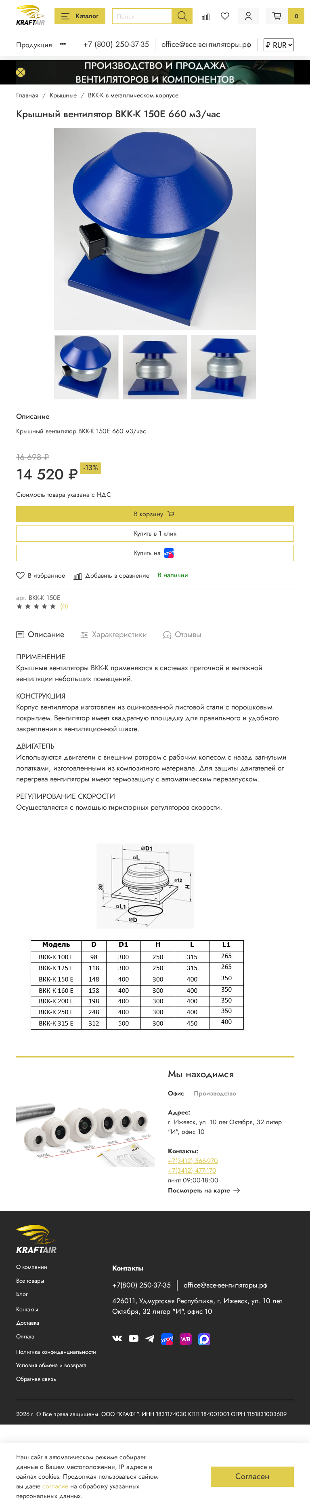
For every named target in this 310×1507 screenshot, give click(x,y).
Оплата (25, 1336)
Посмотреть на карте (199, 1190)
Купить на (147, 552)
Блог (22, 1294)
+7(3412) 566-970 (193, 1160)
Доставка (27, 1323)
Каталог (86, 16)
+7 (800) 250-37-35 (116, 44)
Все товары (30, 1281)
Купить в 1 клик (155, 533)
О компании (31, 1267)
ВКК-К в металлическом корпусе (133, 95)
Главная (27, 95)
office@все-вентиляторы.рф (206, 44)
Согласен (252, 1476)
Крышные (63, 95)
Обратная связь (36, 1379)
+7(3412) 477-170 (192, 1170)
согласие (55, 1486)
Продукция (34, 45)
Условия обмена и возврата (51, 1365)
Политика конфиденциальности (56, 1352)
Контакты (27, 1309)
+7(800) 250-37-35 (141, 1285)
